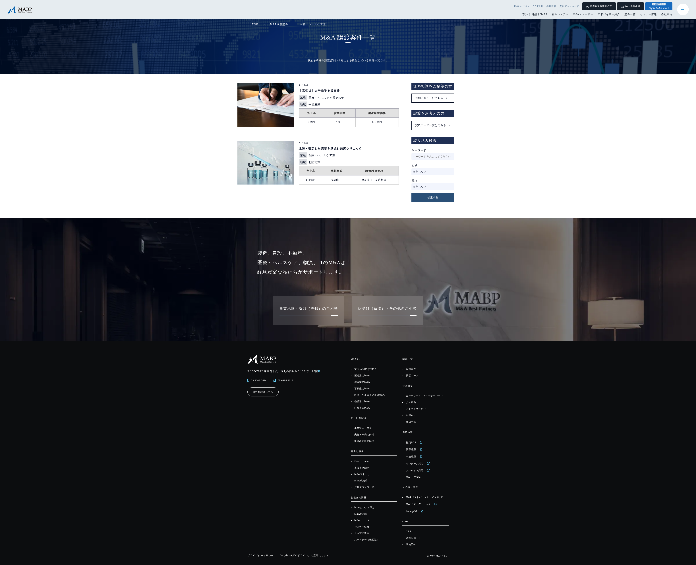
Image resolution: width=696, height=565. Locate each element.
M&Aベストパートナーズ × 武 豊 (424, 497)
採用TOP (411, 442)
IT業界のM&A (362, 407)
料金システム (560, 14)
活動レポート (413, 538)
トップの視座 (361, 533)
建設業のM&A (362, 382)
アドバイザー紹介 (609, 14)
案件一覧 (630, 14)
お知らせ (411, 415)
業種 (414, 180)
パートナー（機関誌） (366, 539)
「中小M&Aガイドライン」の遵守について (303, 555)
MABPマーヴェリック (418, 504)
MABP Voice (413, 477)
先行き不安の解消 (364, 434)
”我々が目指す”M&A (535, 14)
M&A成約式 (360, 480)
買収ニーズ (412, 375)
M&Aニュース (362, 520)
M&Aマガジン (522, 6)
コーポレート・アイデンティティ (424, 395)
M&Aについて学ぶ (364, 507)
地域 (414, 165)
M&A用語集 (360, 514)
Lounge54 (411, 511)
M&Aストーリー (583, 14)
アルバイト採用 (414, 470)
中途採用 (411, 456)
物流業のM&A (362, 401)
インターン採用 (414, 463)
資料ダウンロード (569, 6)
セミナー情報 (648, 14)
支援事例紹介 (361, 467)
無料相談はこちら (263, 391)
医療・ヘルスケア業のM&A (369, 395)
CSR (408, 531)
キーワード (418, 150)
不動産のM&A (362, 388)
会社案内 (666, 14)
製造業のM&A (362, 375)
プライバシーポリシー (260, 555)
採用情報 (551, 6)
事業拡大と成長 (363, 428)
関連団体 (411, 544)
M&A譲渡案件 (279, 24)
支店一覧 (411, 421)
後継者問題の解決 (364, 441)
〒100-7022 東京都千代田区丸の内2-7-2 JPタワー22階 (282, 371)
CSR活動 (538, 6)
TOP (255, 24)
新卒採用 (411, 449)
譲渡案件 (411, 369)
